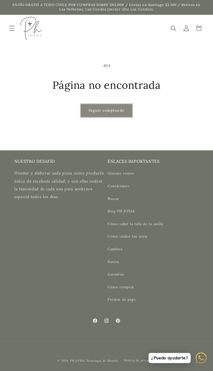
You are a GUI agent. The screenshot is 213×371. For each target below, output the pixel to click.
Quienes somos (121, 173)
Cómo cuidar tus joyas (128, 236)
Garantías (116, 274)
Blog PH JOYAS (121, 211)
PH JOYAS (77, 361)
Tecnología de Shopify (102, 361)
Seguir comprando (106, 110)
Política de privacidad (139, 360)
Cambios (115, 249)
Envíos (113, 262)
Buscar (113, 199)
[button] (12, 28)
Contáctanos (118, 186)
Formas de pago (122, 299)
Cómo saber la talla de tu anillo (136, 224)
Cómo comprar (121, 287)
